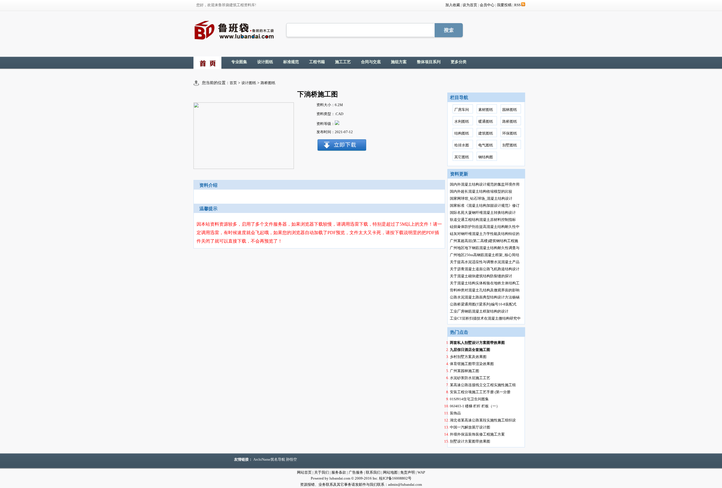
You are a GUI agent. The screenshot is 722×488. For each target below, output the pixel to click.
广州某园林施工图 (464, 371)
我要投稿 (504, 5)
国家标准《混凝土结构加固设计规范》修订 (485, 205)
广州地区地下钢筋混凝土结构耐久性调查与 (485, 248)
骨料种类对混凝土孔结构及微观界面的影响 (485, 290)
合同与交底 (371, 62)
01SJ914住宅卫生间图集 (469, 399)
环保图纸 (509, 133)
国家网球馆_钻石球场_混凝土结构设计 (481, 198)
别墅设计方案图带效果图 (470, 441)
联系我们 (373, 472)
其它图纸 (461, 157)
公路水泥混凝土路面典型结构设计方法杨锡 (485, 297)
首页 (233, 83)
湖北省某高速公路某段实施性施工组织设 (483, 420)
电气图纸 (485, 145)
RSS (517, 5)
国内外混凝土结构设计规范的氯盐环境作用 (485, 184)
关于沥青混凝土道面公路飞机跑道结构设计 (485, 269)
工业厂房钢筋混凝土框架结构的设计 (479, 311)
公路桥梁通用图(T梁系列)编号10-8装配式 (483, 304)
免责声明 (407, 472)
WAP (421, 472)
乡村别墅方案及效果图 (468, 357)
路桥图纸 (268, 83)
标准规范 (291, 62)
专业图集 (239, 62)
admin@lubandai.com (405, 484)
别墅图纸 (509, 145)
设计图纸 (265, 62)
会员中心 (487, 5)
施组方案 (399, 62)
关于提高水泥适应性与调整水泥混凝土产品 (485, 262)
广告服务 (356, 472)
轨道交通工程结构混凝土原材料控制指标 (483, 219)
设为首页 (470, 5)
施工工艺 (343, 62)
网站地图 (390, 472)
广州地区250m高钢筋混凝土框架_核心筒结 (484, 255)
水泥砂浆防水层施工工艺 (470, 378)
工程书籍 (317, 62)
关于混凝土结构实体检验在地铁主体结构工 (485, 283)
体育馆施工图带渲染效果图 (472, 364)
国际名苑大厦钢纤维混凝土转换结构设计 (483, 212)
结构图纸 (461, 133)
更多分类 (458, 62)
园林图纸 (509, 109)
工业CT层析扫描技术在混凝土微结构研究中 (485, 318)
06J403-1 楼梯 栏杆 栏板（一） (475, 406)
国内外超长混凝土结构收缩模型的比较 (481, 191)
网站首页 (304, 472)
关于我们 (321, 472)
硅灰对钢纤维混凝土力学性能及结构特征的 (485, 234)
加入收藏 (452, 5)
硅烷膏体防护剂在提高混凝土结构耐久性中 (485, 227)
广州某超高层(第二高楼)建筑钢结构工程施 (484, 241)
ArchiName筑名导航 (269, 459)
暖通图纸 (485, 121)
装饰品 (455, 413)
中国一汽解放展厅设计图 (470, 427)
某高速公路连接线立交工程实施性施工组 (483, 385)
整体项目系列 (429, 62)
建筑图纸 (485, 133)
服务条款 (338, 472)
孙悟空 (291, 459)
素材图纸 (485, 109)
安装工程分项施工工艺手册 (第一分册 (480, 392)
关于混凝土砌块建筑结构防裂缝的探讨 (481, 276)
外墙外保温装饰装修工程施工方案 (477, 434)
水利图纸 (461, 121)
